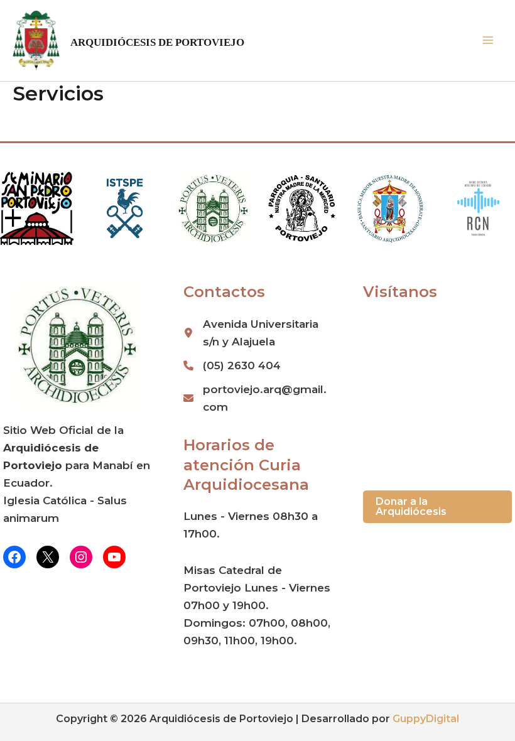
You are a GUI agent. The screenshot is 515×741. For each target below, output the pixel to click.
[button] (437, 506)
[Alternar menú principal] (488, 40)
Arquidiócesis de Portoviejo (157, 42)
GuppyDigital (426, 719)
